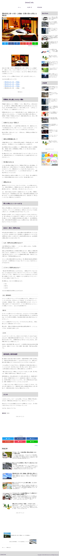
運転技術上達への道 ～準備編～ (12, 82)
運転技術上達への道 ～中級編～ (12, 86)
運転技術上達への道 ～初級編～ (12, 84)
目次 (19, 91)
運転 (8, 413)
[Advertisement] (20, 50)
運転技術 (4, 413)
